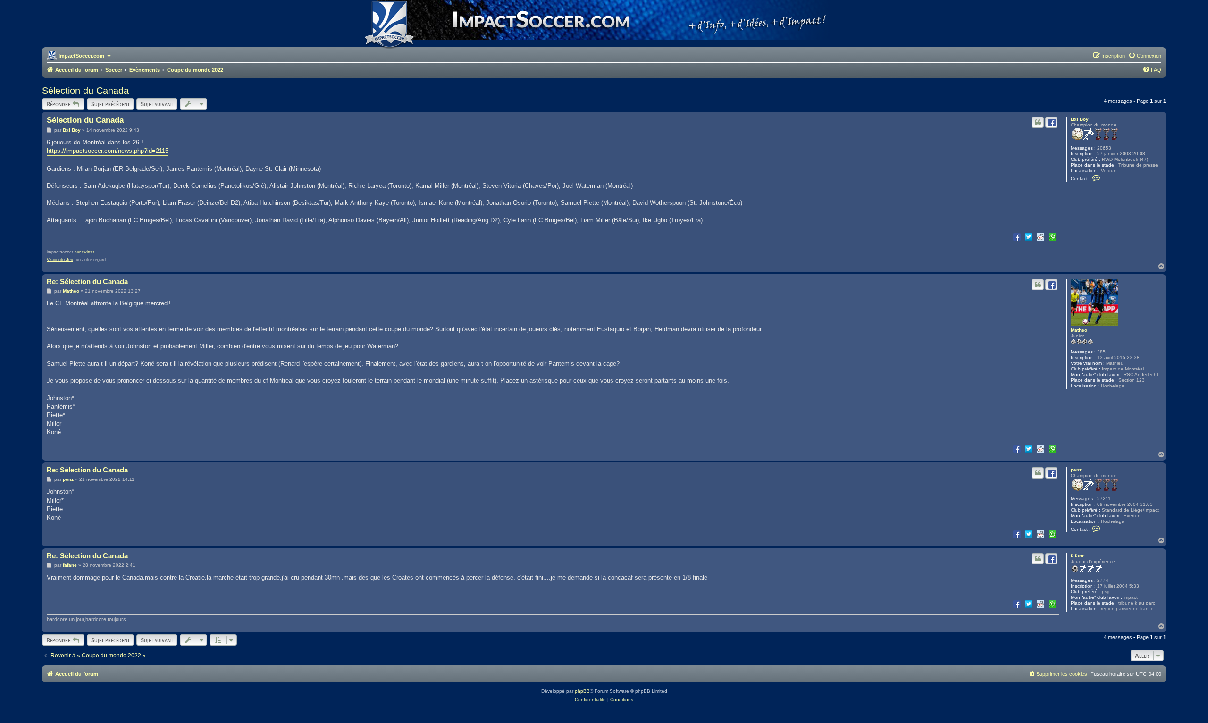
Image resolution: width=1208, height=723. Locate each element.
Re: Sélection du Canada (87, 281)
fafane (1078, 555)
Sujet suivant (157, 104)
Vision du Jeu (60, 259)
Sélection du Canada (85, 90)
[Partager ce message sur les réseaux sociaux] (1051, 122)
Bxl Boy (1080, 119)
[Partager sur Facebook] (1017, 236)
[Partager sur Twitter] (1028, 236)
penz (1076, 469)
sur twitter (84, 252)
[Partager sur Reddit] (1040, 236)
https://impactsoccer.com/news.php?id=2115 (107, 150)
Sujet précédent (110, 104)
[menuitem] (1144, 55)
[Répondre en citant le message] (1038, 122)
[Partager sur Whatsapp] (1052, 236)
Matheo (1079, 330)
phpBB (582, 691)
